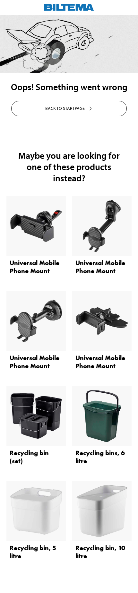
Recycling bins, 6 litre (100, 457)
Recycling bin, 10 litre (100, 552)
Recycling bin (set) (29, 457)
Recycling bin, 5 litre (33, 552)
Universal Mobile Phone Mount (34, 267)
